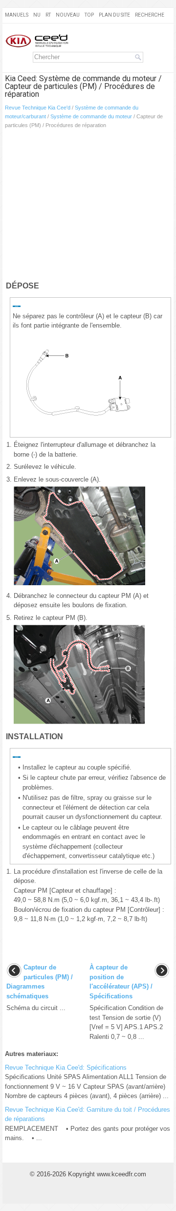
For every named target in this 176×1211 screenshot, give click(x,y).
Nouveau (68, 15)
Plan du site (114, 15)
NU (37, 15)
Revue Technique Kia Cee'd (37, 107)
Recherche (149, 15)
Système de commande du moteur (91, 116)
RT (48, 15)
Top (89, 15)
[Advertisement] (88, 206)
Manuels (16, 15)
